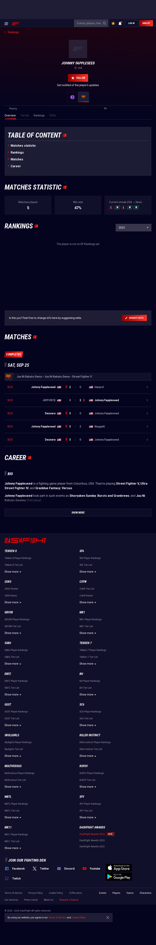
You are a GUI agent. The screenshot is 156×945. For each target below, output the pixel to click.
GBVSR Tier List (13, 626)
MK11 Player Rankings (16, 834)
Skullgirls (12, 735)
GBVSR (9, 612)
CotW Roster (86, 595)
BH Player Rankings (90, 681)
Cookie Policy (56, 893)
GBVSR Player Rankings (17, 619)
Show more (11, 571)
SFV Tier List (86, 810)
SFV (82, 797)
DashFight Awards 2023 (92, 840)
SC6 (82, 704)
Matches (17, 159)
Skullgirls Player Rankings (18, 742)
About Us (48, 900)
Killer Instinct (90, 735)
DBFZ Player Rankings (16, 681)
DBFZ (8, 674)
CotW (83, 581)
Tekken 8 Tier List (14, 565)
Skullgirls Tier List (14, 749)
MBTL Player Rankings (16, 804)
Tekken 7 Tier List (89, 657)
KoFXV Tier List (87, 780)
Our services (11, 900)
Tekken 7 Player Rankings (93, 650)
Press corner (31, 900)
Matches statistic (23, 145)
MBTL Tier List (12, 810)
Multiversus (13, 766)
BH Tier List (86, 688)
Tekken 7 (86, 643)
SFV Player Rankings (90, 804)
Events (102, 893)
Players (116, 893)
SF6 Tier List (86, 565)
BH (81, 674)
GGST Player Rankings (16, 711)
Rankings (17, 152)
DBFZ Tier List (12, 688)
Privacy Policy (35, 893)
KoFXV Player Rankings (92, 773)
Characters (145, 893)
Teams (130, 893)
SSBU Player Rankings (16, 650)
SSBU (8, 643)
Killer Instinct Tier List (91, 749)
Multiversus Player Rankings (19, 773)
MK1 (82, 612)
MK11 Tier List (12, 841)
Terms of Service (13, 893)
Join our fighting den (27, 860)
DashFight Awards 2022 (92, 846)
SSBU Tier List (12, 657)
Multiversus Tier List (15, 780)
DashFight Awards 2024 (92, 834)
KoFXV (84, 766)
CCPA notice (75, 893)
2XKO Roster (11, 588)
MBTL (8, 797)
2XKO (8, 581)
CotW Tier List (87, 588)
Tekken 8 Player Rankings (18, 558)
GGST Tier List (12, 718)
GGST (8, 704)
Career (16, 166)
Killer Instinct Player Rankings (95, 742)
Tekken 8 (11, 551)
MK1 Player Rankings (91, 619)
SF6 (82, 551)
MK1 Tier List (86, 626)
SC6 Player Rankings (90, 711)
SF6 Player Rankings (90, 558)
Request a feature (68, 900)
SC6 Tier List (86, 718)
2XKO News (11, 595)
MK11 (8, 827)
